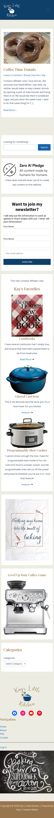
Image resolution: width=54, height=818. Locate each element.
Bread (27, 75)
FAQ (2, 733)
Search (44, 147)
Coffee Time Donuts (19, 69)
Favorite (35, 75)
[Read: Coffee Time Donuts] (27, 47)
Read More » (9, 110)
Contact (4, 737)
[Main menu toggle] (48, 10)
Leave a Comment (12, 75)
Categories (9, 657)
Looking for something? (16, 141)
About (3, 730)
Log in (3, 747)
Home (3, 726)
